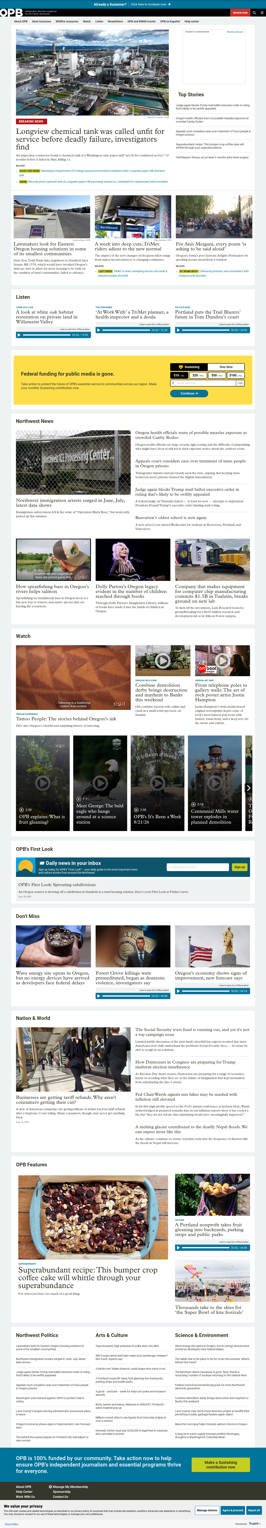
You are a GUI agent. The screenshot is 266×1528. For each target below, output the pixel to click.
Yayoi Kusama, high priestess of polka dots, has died (127, 1345)
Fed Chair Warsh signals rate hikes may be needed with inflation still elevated (186, 1097)
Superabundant (27, 1264)
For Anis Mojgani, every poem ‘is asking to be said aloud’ (211, 246)
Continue (187, 393)
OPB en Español (170, 21)
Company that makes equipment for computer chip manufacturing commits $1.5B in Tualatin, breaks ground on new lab (211, 594)
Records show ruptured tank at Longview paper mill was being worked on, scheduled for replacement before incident (98, 181)
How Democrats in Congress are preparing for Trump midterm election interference (185, 1065)
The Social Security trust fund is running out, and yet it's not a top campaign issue (192, 1032)
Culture (179, 1220)
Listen (99, 21)
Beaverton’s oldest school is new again (171, 517)
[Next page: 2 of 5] (248, 788)
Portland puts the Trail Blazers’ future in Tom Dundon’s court (207, 314)
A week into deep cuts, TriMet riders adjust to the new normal (128, 246)
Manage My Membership (70, 1487)
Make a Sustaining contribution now (221, 1464)
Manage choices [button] (207, 1510)
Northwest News (34, 421)
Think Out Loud (24, 307)
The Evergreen (104, 307)
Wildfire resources (67, 21)
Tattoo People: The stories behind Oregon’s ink (66, 718)
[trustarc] (254, 1524)
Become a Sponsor (235, 32)
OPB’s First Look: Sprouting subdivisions (57, 884)
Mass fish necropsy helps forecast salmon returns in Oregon (211, 1424)
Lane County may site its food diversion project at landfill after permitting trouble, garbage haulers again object (212, 1413)
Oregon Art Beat (204, 680)
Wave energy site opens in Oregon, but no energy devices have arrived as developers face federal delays (52, 977)
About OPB (20, 21)
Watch (87, 21)
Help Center (24, 1492)
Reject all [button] (254, 1510)
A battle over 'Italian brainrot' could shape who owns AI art (131, 1368)
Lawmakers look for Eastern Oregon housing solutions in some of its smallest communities (50, 248)
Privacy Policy (11, 1523)
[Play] (19, 335)
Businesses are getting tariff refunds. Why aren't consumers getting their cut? (66, 1099)
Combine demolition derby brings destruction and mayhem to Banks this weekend (161, 692)
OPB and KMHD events (142, 21)
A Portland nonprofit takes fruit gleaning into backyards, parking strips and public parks (209, 1229)
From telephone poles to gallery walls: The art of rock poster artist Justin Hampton (221, 692)
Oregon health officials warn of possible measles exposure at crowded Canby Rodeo (191, 435)
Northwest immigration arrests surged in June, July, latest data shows (70, 502)
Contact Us (60, 1497)
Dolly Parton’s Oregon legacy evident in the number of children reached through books (131, 591)
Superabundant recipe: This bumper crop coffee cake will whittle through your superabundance (210, 146)
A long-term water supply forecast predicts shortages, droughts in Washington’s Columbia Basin (207, 1435)
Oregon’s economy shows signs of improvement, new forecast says (211, 975)
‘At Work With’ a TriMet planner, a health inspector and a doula (132, 314)
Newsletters (115, 21)
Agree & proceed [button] (233, 1510)
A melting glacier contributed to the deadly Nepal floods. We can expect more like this (191, 1129)
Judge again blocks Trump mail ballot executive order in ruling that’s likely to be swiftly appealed (213, 107)
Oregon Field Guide (146, 680)
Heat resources (41, 21)
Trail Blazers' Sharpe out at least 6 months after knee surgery (212, 157)
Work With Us (25, 1497)
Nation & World (33, 1018)
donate (240, 12)
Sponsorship (61, 1492)
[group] (53, 335)
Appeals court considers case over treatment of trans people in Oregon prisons (190, 463)
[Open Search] (254, 13)
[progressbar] (47, 335)
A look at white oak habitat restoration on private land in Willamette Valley (47, 316)
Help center (192, 21)
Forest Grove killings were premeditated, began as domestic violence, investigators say (130, 977)
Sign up (239, 867)
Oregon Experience (27, 714)
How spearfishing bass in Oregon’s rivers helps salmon (52, 589)
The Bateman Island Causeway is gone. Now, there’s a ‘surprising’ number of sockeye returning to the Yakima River (211, 1373)
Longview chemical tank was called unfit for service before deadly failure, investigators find (90, 139)
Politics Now (182, 307)
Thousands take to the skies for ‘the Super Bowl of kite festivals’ (209, 1309)
